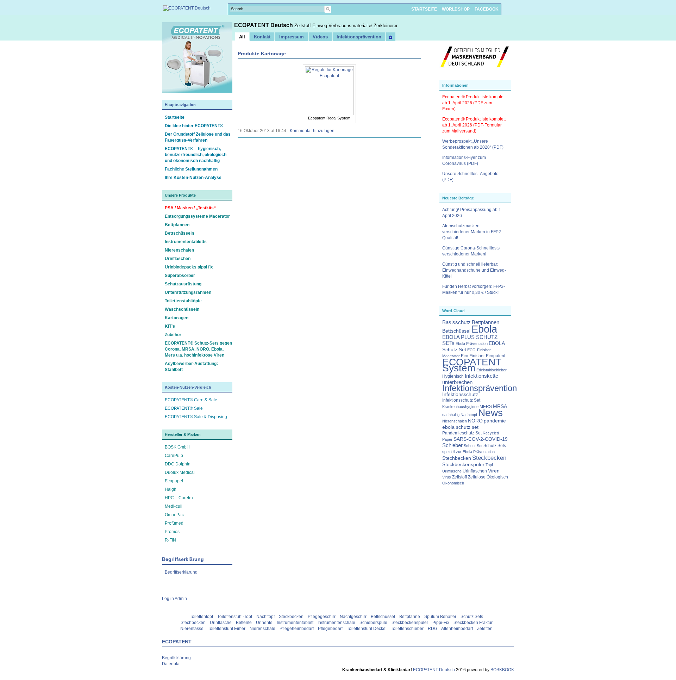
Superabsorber (180, 275)
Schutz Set (473, 446)
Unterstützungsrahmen (188, 292)
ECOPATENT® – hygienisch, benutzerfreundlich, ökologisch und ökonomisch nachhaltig (195, 154)
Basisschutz (456, 322)
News (490, 412)
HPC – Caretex (179, 497)
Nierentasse (192, 628)
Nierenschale (262, 628)
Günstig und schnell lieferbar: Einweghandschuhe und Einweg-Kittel (474, 270)
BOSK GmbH (177, 447)
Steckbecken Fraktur (473, 622)
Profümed (174, 523)
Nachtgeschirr (353, 616)
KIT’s (170, 326)
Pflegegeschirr (322, 616)
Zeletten (485, 628)
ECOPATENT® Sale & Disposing (196, 416)
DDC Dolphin (177, 464)
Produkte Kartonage (262, 53)
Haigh (170, 489)
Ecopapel (174, 480)
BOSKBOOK (501, 669)
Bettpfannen (177, 224)
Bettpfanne (409, 616)
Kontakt (262, 36)
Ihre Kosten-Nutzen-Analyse (193, 177)
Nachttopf (469, 415)
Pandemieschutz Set (462, 433)
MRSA (500, 406)
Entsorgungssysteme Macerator (197, 216)
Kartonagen (176, 317)
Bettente (244, 622)
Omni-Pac (174, 514)
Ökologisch (497, 477)
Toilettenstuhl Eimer (226, 628)
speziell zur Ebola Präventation (468, 452)
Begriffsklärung (176, 657)
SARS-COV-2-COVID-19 (480, 439)
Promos (172, 531)
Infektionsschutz (460, 394)
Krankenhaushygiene (460, 406)
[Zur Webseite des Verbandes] (474, 70)
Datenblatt (172, 663)
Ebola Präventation (472, 343)
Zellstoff (459, 477)
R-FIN (170, 540)
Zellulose (477, 477)
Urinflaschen (177, 258)
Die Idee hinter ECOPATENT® (194, 125)
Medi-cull (173, 506)
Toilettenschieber (407, 628)
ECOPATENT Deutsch (264, 25)
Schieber (452, 445)
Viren (494, 471)
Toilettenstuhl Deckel (367, 628)
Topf (489, 465)
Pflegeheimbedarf (297, 628)
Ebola (484, 329)
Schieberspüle (373, 622)
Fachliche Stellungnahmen (191, 169)
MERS (486, 406)
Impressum (291, 36)
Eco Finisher (473, 355)
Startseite (174, 117)
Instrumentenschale (336, 622)
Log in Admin (174, 598)
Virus (446, 477)
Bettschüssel (456, 331)
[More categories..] (390, 36)
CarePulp (174, 455)
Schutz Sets (494, 445)
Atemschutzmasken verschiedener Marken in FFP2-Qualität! (472, 231)
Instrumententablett (295, 622)
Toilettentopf (201, 616)
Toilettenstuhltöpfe (183, 300)
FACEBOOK (487, 9)
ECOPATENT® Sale (184, 408)
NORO (475, 421)
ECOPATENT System (471, 365)
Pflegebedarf (330, 628)
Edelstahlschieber (491, 370)
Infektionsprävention (479, 388)
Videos (320, 36)
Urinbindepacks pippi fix (189, 267)
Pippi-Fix (440, 622)
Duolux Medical (180, 472)
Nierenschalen (179, 250)
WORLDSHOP (456, 9)
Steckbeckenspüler (463, 464)
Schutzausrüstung (183, 284)
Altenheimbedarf (457, 628)
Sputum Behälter (440, 616)
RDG (432, 628)
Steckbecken (489, 457)
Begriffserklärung (181, 572)
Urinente (264, 622)
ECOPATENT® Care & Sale (191, 399)
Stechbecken (456, 458)
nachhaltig (450, 415)
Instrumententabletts (186, 241)
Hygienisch (453, 376)
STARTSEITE (424, 9)
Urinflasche (452, 471)
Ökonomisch (453, 483)
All (242, 36)
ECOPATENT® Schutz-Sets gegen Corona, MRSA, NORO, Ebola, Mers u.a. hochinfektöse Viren (198, 349)
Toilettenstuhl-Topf (234, 616)
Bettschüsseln (179, 233)
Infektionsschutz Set (461, 400)
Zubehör (173, 334)
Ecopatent (495, 355)
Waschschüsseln (182, 309)
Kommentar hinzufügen (312, 130)
